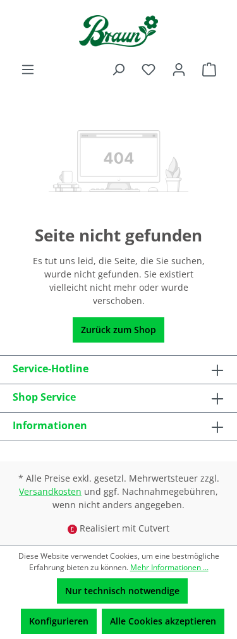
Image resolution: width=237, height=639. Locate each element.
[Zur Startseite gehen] (118, 31)
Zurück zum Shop (118, 330)
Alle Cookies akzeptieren (163, 621)
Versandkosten (50, 491)
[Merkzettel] (148, 69)
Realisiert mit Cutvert (124, 528)
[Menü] (28, 69)
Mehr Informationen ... (169, 567)
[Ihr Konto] (179, 69)
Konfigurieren (58, 621)
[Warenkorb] (209, 69)
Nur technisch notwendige (122, 591)
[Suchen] (118, 69)
